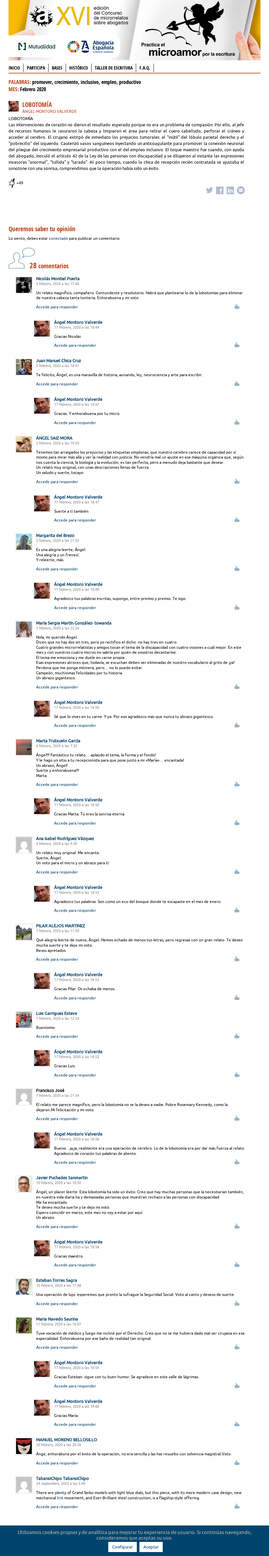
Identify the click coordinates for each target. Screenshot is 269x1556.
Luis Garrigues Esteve (56, 1013)
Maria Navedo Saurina (57, 1319)
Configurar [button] (122, 1547)
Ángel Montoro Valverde (49, 111)
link (60, 1498)
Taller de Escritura (114, 68)
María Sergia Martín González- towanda (74, 623)
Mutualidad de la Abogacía (38, 46)
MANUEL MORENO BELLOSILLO (66, 1439)
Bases (57, 68)
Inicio (14, 68)
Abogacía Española (91, 46)
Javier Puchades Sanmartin (62, 1177)
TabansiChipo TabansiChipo (62, 1478)
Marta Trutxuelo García (58, 740)
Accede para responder (57, 307)
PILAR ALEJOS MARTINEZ (60, 925)
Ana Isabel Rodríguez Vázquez (65, 838)
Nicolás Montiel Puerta (58, 278)
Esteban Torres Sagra (56, 1280)
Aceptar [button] (151, 1547)
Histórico (78, 68)
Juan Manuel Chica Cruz (58, 360)
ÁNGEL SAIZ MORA (54, 438)
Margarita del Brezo (55, 535)
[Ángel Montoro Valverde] (15, 107)
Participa (36, 68)
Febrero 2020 (33, 89)
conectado (58, 238)
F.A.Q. (144, 68)
